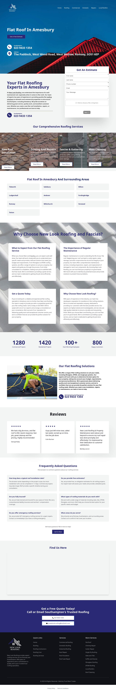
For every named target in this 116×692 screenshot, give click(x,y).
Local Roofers (103, 8)
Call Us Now (58, 532)
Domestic (85, 8)
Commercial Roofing (66, 642)
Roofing (66, 8)
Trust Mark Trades (70, 681)
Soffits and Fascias (91, 659)
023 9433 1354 (59, 618)
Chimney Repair (91, 646)
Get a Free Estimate (16, 37)
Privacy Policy (51, 688)
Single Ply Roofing (91, 652)
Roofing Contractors (39, 649)
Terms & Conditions (63, 688)
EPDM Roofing (90, 666)
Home (59, 8)
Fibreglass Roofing (91, 662)
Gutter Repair (90, 649)
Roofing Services (38, 656)
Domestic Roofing (65, 646)
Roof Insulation (64, 656)
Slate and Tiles (90, 656)
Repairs (93, 8)
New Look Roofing (15, 93)
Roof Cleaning (90, 672)
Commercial (76, 8)
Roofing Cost (37, 652)
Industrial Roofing (65, 649)
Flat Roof (88, 642)
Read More (8, 167)
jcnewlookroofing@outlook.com (59, 623)
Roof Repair (63, 652)
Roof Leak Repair (64, 659)
